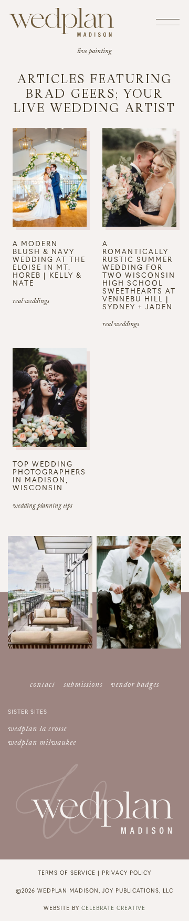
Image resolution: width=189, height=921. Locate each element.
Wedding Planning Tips (42, 506)
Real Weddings (31, 302)
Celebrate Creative (113, 908)
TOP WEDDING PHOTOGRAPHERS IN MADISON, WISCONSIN (49, 475)
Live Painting (94, 52)
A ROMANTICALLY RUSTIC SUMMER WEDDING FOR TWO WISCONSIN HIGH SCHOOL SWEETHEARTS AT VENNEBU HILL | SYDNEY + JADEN (139, 274)
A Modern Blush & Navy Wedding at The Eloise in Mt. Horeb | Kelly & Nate (49, 263)
